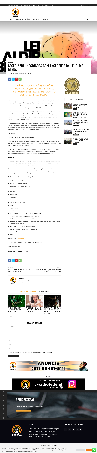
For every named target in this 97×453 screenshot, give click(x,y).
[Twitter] (84, 5)
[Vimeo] (86, 5)
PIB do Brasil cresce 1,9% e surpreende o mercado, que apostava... (80, 114)
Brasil (9, 306)
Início (9, 60)
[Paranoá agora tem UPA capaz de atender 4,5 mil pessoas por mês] (68, 131)
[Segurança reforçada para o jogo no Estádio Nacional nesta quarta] (68, 106)
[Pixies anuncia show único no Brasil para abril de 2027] (16, 301)
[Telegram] (3, 409)
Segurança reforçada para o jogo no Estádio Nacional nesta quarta (80, 105)
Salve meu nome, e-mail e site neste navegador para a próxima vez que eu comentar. (31, 352)
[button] (87, 19)
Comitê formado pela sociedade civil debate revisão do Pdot (19, 270)
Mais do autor (43, 291)
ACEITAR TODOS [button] (90, 450)
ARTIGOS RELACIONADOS (28, 291)
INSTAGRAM (48, 376)
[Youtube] (88, 5)
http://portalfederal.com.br (24, 280)
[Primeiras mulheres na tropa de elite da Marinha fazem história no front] (68, 141)
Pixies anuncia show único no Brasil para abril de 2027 (14, 309)
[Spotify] (3, 404)
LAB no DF (15, 251)
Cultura (46, 306)
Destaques (14, 60)
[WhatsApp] (20, 79)
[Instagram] (82, 5)
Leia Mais (34, 451)
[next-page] (11, 316)
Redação (12, 73)
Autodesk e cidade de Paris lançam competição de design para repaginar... (80, 122)
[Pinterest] (16, 79)
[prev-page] (9, 316)
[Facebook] (80, 5)
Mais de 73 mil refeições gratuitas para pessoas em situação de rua (48, 270)
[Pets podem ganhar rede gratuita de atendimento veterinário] (34, 301)
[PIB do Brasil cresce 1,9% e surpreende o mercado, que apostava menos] (68, 114)
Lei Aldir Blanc (22, 238)
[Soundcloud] (3, 400)
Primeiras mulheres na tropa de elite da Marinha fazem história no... (80, 140)
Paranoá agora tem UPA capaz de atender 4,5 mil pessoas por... (81, 131)
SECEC (27, 251)
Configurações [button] (80, 450)
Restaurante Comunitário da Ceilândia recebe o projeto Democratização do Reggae (52, 310)
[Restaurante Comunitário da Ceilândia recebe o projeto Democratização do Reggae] (52, 301)
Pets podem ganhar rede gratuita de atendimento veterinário (34, 309)
